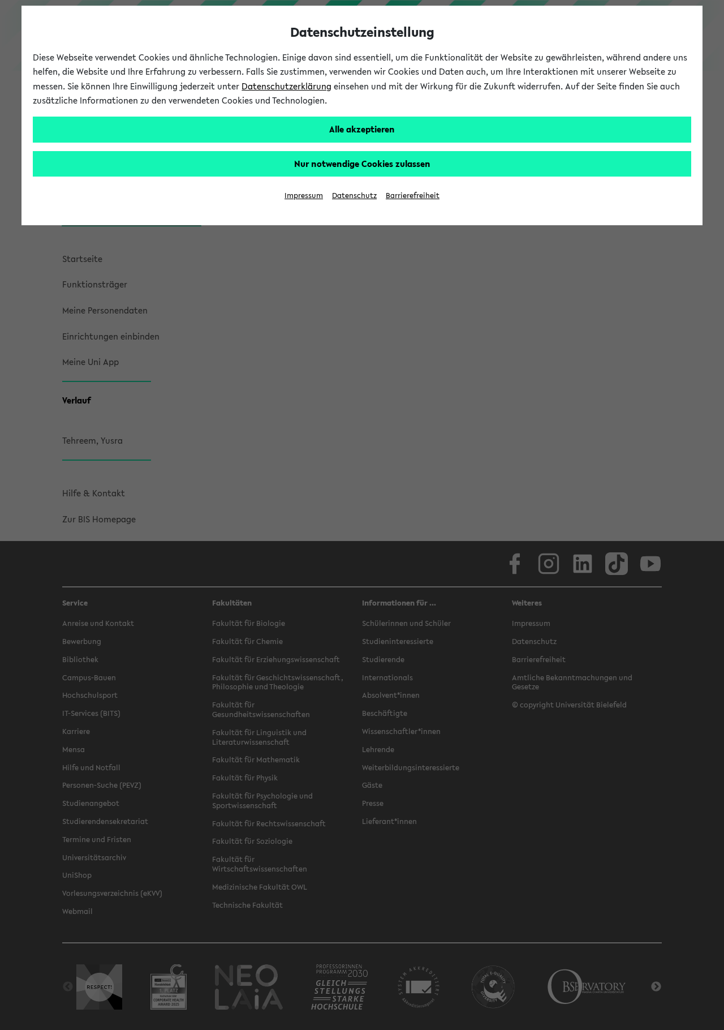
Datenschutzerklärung (286, 86)
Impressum (304, 195)
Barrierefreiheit (412, 195)
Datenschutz (354, 195)
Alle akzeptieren (362, 129)
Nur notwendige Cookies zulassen (362, 163)
